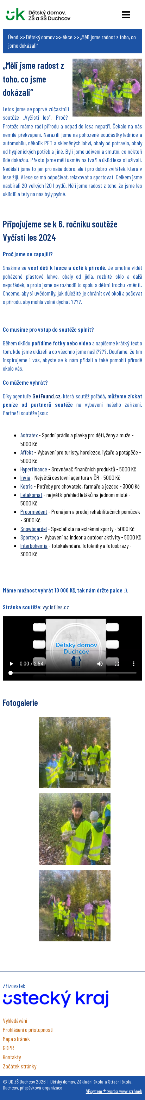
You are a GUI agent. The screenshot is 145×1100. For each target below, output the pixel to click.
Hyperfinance (33, 468)
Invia (25, 477)
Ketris (26, 486)
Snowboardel (33, 528)
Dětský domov (40, 36)
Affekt (26, 452)
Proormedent (33, 511)
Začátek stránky (19, 1065)
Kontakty (12, 1056)
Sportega (29, 537)
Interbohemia (34, 545)
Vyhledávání (15, 1020)
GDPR (8, 1047)
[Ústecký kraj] (55, 1005)
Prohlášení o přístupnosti (28, 1029)
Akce (67, 36)
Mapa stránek (16, 1038)
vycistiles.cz (56, 606)
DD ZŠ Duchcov (38, 14)
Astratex (29, 434)
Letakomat (31, 494)
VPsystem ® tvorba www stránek (114, 1091)
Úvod (13, 36)
